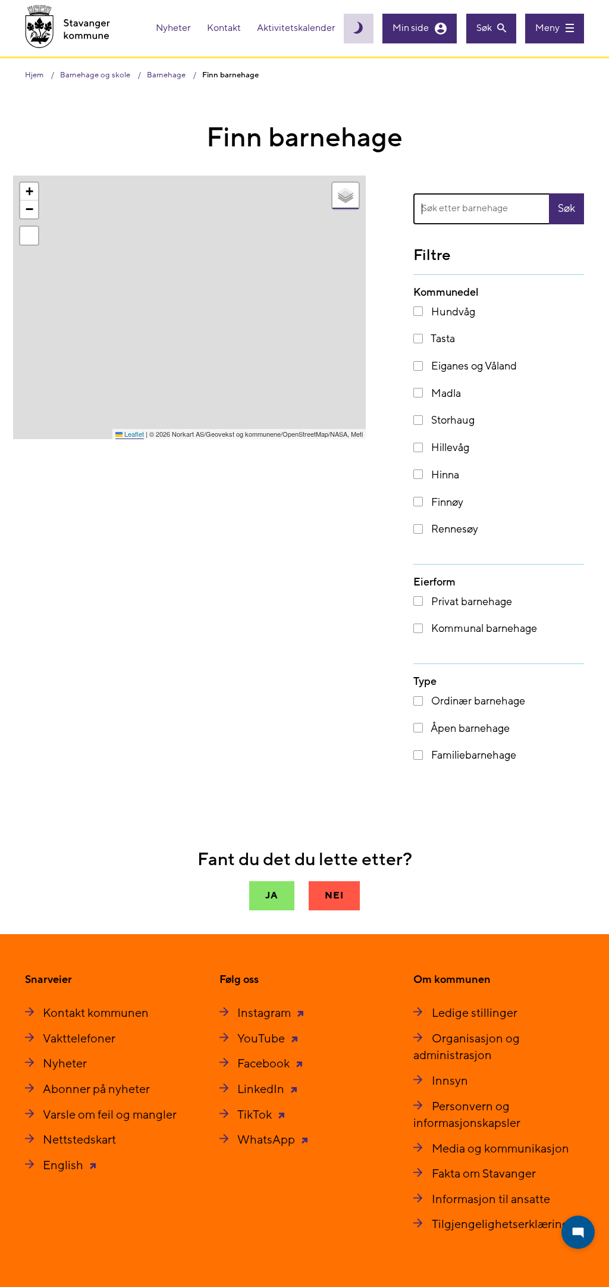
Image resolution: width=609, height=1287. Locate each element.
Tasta (442, 339)
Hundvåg (452, 312)
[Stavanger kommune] (68, 28)
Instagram (265, 1013)
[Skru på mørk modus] (358, 28)
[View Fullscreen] (29, 236)
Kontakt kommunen (96, 1013)
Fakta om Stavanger (484, 1173)
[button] (29, 192)
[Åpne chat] (578, 1232)
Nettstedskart (79, 1140)
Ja (271, 895)
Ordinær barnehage (477, 701)
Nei (334, 895)
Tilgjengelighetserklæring (500, 1224)
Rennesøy (453, 529)
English (64, 1165)
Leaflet (133, 434)
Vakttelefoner (79, 1038)
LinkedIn (262, 1089)
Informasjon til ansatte (491, 1199)
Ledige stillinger (474, 1013)
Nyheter (174, 28)
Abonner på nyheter (96, 1089)
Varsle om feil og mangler (110, 1115)
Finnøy (446, 502)
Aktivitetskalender (296, 28)
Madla (445, 393)
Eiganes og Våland (473, 366)
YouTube (262, 1038)
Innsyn (450, 1081)
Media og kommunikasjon (500, 1149)
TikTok (255, 1115)
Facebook (264, 1063)
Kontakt (225, 28)
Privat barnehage (470, 602)
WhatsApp (267, 1140)
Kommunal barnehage (483, 628)
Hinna (444, 475)
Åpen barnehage (469, 728)
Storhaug (452, 420)
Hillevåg (449, 447)
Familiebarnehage (472, 755)
